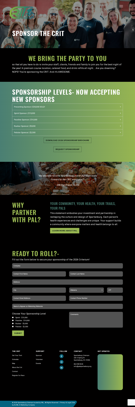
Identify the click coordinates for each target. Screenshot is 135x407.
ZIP (111, 289)
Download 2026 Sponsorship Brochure (67, 140)
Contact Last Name (79, 272)
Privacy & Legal (65, 403)
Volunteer (39, 359)
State (74, 289)
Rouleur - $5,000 (21, 324)
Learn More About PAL (64, 230)
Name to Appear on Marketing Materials (29, 305)
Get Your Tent (17, 355)
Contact (15, 371)
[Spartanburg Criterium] (18, 10)
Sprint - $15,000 (21, 318)
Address (18, 281)
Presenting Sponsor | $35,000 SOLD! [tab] (29, 107)
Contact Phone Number (80, 297)
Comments (74, 313)
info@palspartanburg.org (82, 366)
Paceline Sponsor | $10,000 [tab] (25, 120)
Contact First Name (22, 272)
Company (18, 264)
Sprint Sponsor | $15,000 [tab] (24, 113)
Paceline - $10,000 (22, 321)
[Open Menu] (121, 6)
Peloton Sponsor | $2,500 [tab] (24, 132)
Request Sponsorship (68, 149)
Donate (38, 363)
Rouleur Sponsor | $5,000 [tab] (24, 126)
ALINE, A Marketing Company (24, 405)
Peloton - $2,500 (21, 327)
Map (13, 363)
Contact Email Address (23, 297)
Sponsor (39, 355)
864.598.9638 (78, 364)
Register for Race (18, 375)
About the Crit (17, 367)
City (16, 289)
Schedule (15, 359)
